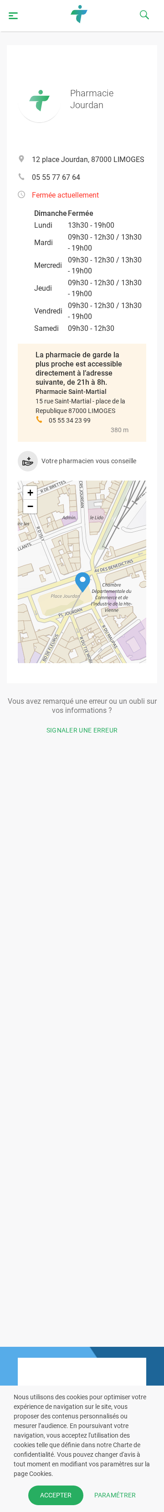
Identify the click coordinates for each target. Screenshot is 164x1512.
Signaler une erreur (82, 730)
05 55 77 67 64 (56, 177)
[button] (82, 582)
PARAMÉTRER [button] (115, 1495)
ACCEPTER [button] (56, 1495)
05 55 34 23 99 (70, 420)
